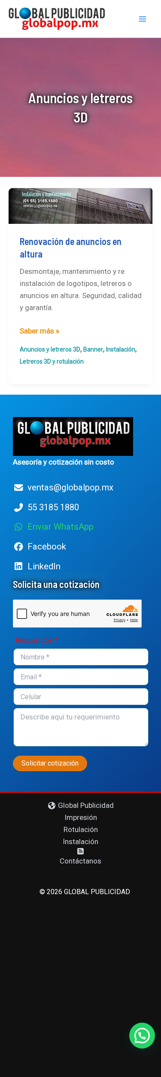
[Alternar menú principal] (143, 19)
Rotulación (81, 829)
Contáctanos (80, 861)
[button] (142, 1036)
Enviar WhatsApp (60, 526)
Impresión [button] (80, 817)
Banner (93, 349)
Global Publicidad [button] (85, 805)
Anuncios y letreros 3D (50, 349)
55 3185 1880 (53, 507)
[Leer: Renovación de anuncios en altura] (80, 205)
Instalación (120, 349)
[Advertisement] (80, 983)
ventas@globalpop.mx (70, 487)
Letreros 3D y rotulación (52, 361)
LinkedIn (44, 566)
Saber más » (39, 331)
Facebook (46, 546)
